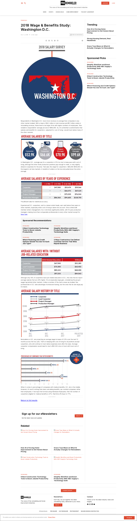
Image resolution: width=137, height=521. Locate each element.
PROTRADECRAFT (74, 508)
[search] (25, 3)
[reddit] (55, 40)
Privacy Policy (46, 514)
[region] (68, 518)
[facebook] (46, 40)
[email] (57, 40)
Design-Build (60, 12)
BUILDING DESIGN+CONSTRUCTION (90, 508)
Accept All (129, 517)
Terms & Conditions (56, 514)
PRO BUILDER (53, 508)
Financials (24, 20)
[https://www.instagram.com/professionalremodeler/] (90, 502)
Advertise (28, 514)
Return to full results (29, 398)
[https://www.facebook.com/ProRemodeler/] (88, 502)
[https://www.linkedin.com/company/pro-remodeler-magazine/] (92, 502)
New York (24, 214)
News (44, 12)
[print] (82, 40)
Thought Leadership (87, 12)
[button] (22, 3)
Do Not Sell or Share (37, 514)
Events (51, 12)
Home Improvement (72, 12)
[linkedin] (49, 40)
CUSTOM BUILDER (63, 508)
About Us (23, 514)
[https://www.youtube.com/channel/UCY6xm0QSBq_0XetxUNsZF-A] (94, 502)
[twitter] (52, 40)
